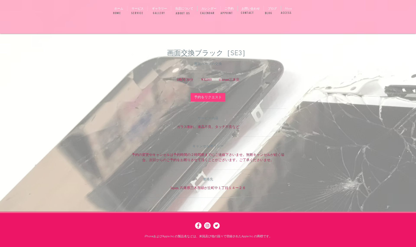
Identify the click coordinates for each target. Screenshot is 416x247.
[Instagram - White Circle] (207, 225)
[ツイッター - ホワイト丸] (216, 225)
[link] (208, 97)
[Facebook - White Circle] (198, 225)
